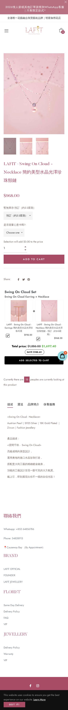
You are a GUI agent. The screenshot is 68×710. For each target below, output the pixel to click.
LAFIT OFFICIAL (12, 569)
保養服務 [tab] (49, 404)
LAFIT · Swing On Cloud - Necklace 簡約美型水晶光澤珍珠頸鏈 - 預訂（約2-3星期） (49, 329)
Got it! (14, 704)
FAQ (6, 618)
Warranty (8, 654)
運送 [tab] (20, 404)
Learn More (39, 699)
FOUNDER (9, 575)
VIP (5, 624)
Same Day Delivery (14, 605)
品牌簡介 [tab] (33, 404)
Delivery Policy (12, 611)
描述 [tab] (10, 404)
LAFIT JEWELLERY (13, 582)
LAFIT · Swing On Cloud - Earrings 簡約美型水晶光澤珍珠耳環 (19, 328)
